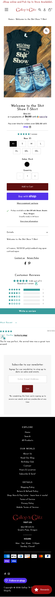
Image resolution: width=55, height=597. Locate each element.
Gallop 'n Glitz (28, 588)
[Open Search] (39, 9)
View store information (29, 221)
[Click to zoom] (46, 31)
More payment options (27, 203)
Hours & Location (27, 470)
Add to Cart (27, 187)
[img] (6, 331)
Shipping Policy (27, 487)
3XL (36, 151)
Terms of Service (27, 499)
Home (11, 19)
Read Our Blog (27, 458)
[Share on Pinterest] (29, 264)
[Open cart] (49, 9)
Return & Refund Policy (27, 491)
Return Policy (33, 258)
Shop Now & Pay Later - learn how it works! (27, 495)
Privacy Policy (27, 503)
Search (27, 436)
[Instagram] (9, 574)
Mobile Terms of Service (27, 507)
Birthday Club (27, 462)
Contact (27, 466)
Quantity (27, 170)
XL (16, 151)
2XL (26, 151)
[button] (27, 118)
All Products (27, 440)
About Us (27, 454)
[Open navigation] (6, 9)
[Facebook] (5, 574)
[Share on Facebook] (25, 264)
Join (27, 389)
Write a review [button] (27, 311)
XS (13, 144)
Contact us (20, 258)
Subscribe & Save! (27, 474)
